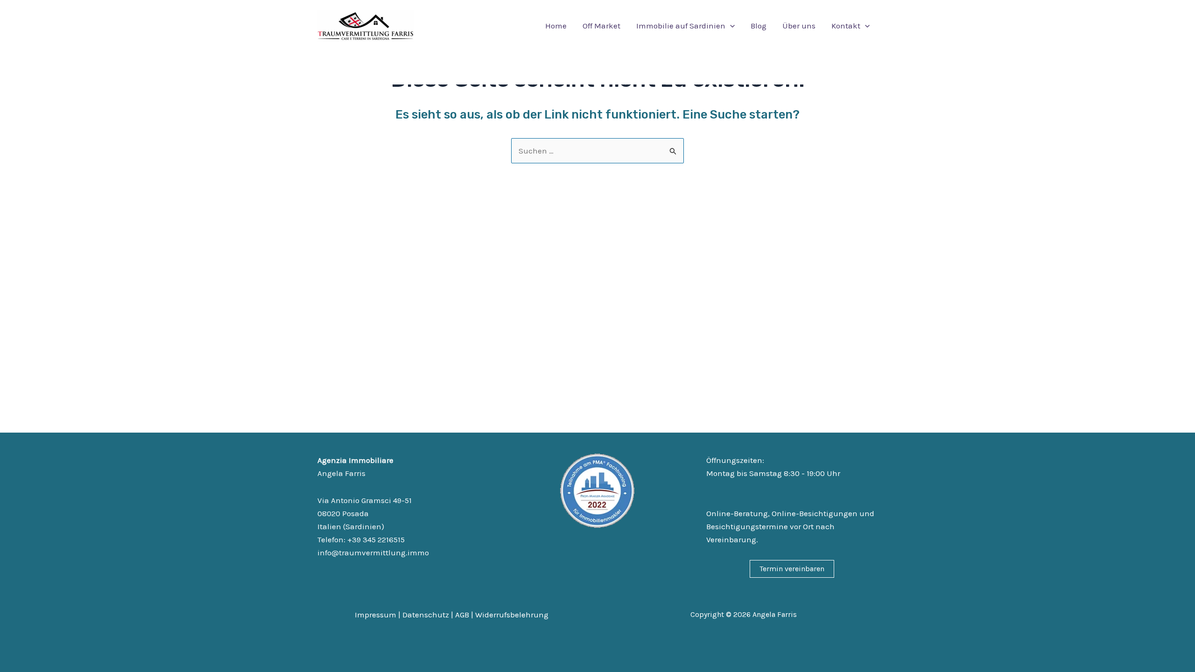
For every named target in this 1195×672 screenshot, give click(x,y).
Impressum (375, 614)
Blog (758, 25)
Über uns (798, 25)
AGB (462, 614)
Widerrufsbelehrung (511, 614)
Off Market (601, 25)
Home (556, 25)
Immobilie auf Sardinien (680, 25)
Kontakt (845, 25)
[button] (730, 26)
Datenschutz (425, 614)
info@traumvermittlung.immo (373, 552)
